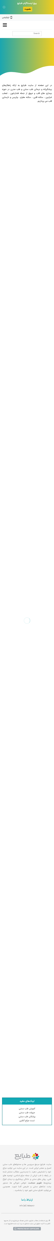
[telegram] (41, 17)
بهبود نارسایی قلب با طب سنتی (34, 802)
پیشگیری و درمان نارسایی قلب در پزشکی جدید (27, 245)
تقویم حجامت (35, 1183)
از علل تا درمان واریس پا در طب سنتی (31, 724)
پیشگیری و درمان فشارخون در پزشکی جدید (28, 323)
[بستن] (4, 7)
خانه (31, 57)
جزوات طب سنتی (27, 1112)
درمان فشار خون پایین (38, 1050)
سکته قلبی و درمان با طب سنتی (34, 167)
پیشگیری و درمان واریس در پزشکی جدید (29, 401)
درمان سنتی (20, 57)
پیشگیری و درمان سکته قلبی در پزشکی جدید (28, 479)
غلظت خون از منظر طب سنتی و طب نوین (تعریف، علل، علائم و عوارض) (29, 892)
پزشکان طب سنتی (27, 1116)
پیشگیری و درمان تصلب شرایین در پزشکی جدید (29, 637)
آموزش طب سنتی (27, 1108)
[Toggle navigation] (5, 25)
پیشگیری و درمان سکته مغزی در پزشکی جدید (27, 557)
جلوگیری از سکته (41, 971)
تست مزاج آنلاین (27, 1120)
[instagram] (46, 17)
